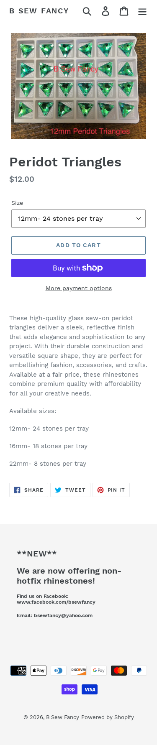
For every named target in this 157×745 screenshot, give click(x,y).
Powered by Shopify (107, 717)
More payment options (79, 288)
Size (17, 202)
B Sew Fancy (39, 10)
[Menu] (142, 11)
